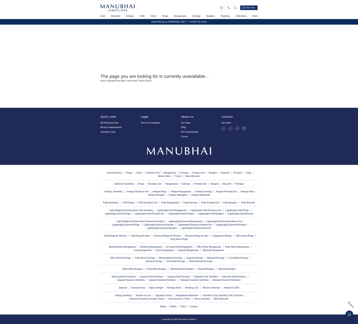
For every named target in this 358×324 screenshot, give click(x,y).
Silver (153, 16)
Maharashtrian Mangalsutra (122, 247)
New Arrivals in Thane (179, 299)
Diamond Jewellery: (124, 184)
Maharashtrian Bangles (182, 269)
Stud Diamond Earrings (200, 261)
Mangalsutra (180, 16)
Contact (193, 306)
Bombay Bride (174, 287)
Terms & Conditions (150, 123)
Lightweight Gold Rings (237, 210)
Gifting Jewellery (123, 295)
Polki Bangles (230, 202)
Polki (142, 16)
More (255, 16)
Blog (183, 127)
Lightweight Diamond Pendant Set (195, 225)
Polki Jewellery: (111, 202)
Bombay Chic (192, 287)
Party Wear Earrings (145, 258)
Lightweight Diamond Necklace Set (224, 221)
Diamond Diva (138, 287)
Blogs (163, 306)
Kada (248, 173)
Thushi (178, 176)
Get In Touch (145, 80)
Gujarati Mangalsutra (188, 250)
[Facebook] (230, 128)
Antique (130, 16)
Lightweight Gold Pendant (181, 213)
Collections (241, 16)
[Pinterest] (244, 128)
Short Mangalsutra (165, 250)
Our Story (185, 123)
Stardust (123, 287)
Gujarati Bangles (206, 269)
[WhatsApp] (221, 7)
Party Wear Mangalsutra (237, 247)
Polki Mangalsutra (170, 202)
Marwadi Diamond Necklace (227, 280)
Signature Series (163, 295)
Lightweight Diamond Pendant (231, 225)
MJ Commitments (189, 132)
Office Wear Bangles (132, 269)
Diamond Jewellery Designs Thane (146, 299)
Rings (165, 16)
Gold (102, 16)
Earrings (196, 16)
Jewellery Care (107, 132)
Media (173, 306)
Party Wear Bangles (157, 269)
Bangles (210, 16)
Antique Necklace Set (137, 191)
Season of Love (143, 295)
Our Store (226, 123)
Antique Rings (159, 191)
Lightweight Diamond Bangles (162, 228)
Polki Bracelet (248, 202)
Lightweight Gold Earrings (117, 213)
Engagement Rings (222, 236)
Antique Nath (247, 191)
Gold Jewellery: (114, 173)
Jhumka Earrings (153, 261)
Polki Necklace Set (147, 202)
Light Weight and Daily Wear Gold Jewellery (131, 210)
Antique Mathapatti (200, 195)
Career (184, 136)
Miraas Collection (211, 287)
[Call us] (229, 7)
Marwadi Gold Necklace (234, 276)
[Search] (235, 7)
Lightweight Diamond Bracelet (196, 228)
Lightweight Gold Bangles (211, 213)
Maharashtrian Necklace (124, 276)
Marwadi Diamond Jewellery (194, 280)
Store (183, 306)
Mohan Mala (164, 176)
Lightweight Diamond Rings (126, 225)
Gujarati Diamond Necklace (162, 280)
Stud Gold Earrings (175, 261)
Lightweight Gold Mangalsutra (172, 210)
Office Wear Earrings (120, 258)
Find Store (250, 8)
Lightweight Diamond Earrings (159, 225)
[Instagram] (237, 128)
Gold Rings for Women (115, 236)
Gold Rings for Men (140, 236)
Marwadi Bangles (227, 269)
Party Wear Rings (179, 239)
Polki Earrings (190, 202)
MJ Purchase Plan (109, 123)
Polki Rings (128, 202)
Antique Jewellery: (113, 191)
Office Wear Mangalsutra (209, 247)
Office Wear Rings (245, 236)
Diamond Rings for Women (167, 236)
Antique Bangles (156, 195)
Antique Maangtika (178, 195)
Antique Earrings (203, 191)
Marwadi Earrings (215, 258)
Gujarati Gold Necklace (178, 276)
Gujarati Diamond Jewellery (131, 280)
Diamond (115, 16)
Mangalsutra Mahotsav (187, 295)
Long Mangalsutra (143, 250)
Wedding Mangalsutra (151, 247)
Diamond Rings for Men (196, 236)
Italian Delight (156, 287)
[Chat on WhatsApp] (349, 314)
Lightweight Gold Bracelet (240, 213)
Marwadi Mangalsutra (213, 250)
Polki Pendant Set (210, 202)
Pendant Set (198, 173)
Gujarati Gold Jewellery (151, 276)
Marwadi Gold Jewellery (206, 276)
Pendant (237, 173)
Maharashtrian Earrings (170, 258)
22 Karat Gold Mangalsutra (179, 247)
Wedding (225, 16)
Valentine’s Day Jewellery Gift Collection (222, 295)
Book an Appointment (111, 127)
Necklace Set (153, 173)
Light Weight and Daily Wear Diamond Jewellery (140, 221)
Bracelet (225, 173)
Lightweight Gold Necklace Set (206, 210)
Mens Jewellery (202, 299)
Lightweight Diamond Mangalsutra (185, 221)
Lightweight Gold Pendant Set (149, 213)
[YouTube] (224, 128)
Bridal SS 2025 (231, 287)
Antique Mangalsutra (181, 191)
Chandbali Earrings (238, 258)
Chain (139, 173)
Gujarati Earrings (194, 258)
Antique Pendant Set (226, 191)
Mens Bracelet (192, 176)
